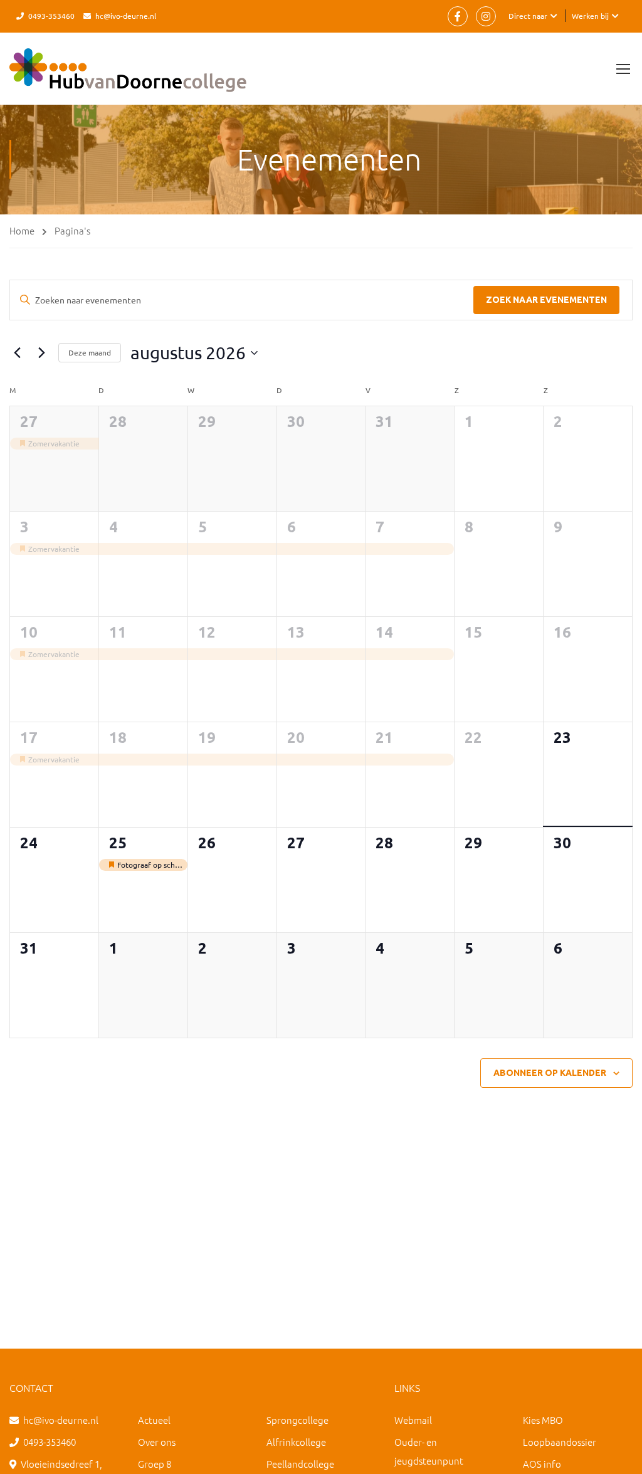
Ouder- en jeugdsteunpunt (428, 1451)
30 (296, 421)
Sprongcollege (297, 1419)
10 (29, 632)
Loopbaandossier (559, 1441)
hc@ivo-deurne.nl (125, 16)
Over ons (157, 1441)
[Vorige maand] (16, 353)
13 (296, 632)
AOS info (542, 1463)
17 (29, 737)
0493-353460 (51, 16)
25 (118, 842)
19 (207, 737)
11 (118, 632)
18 (118, 737)
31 (384, 421)
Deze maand (89, 352)
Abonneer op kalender (549, 1073)
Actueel (154, 1419)
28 (118, 421)
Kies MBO (543, 1419)
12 (207, 632)
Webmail (413, 1419)
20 (296, 737)
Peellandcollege (300, 1463)
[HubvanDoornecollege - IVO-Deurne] (127, 76)
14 (384, 632)
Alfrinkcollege (296, 1441)
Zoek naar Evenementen (546, 300)
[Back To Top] (616, 1452)
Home (21, 230)
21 (384, 737)
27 (29, 421)
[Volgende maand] (41, 353)
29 (207, 421)
